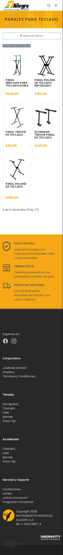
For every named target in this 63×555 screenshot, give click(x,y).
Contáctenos (12, 489)
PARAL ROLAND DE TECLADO (16, 185)
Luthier (7, 493)
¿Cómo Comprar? (15, 498)
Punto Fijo (9, 421)
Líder (6, 413)
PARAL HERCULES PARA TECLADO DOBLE (17, 83)
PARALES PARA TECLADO (16, 45)
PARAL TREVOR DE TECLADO (16, 133)
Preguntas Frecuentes (18, 502)
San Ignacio (10, 404)
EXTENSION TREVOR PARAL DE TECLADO (44, 135)
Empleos (9, 372)
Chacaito (9, 408)
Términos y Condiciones (19, 376)
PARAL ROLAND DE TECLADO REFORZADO (44, 83)
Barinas (8, 417)
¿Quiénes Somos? (15, 368)
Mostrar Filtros (32, 36)
